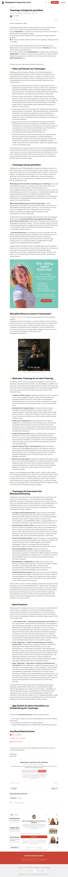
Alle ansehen (14, 847)
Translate (12, 7)
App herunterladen (40, 870)
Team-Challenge (17, 735)
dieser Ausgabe (14, 29)
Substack (21, 874)
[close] (47, 815)
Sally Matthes (16, 15)
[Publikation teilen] (49, 2)
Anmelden (63, 2)
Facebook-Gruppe (21, 317)
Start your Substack (28, 870)
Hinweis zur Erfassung (46, 867)
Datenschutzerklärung (36, 842)
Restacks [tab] (20, 798)
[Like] (11, 20)
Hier (14, 705)
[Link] (8, 69)
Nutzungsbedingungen (42, 839)
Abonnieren (55, 2)
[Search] (46, 2)
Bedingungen (37, 867)
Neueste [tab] (16, 814)
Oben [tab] (12, 814)
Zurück (14, 788)
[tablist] (16, 798)
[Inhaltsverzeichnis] (1, 438)
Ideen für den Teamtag (18, 738)
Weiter (53, 788)
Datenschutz (30, 867)
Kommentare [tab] (13, 798)
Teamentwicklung (17, 741)
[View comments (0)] (14, 20)
